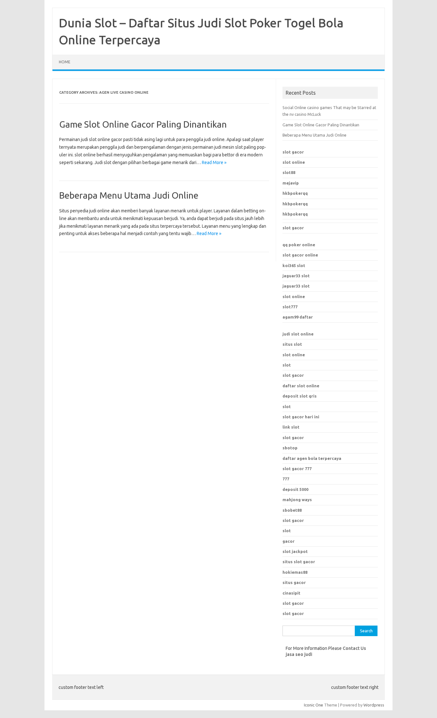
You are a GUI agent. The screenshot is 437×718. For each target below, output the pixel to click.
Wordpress (373, 705)
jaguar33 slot (296, 275)
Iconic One (313, 705)
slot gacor (293, 152)
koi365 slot (293, 265)
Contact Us (354, 648)
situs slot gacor (298, 561)
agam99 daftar (297, 317)
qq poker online (298, 244)
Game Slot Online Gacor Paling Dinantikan (143, 124)
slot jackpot (295, 551)
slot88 (288, 172)
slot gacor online (300, 255)
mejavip (290, 183)
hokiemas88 (294, 572)
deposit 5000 (295, 489)
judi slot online (298, 334)
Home (64, 62)
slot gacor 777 (297, 468)
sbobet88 (292, 510)
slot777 (290, 306)
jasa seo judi (299, 654)
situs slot (292, 344)
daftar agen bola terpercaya (311, 458)
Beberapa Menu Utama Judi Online (128, 195)
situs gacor (294, 582)
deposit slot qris (299, 396)
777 (285, 479)
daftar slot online (300, 385)
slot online (293, 162)
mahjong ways (297, 499)
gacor (288, 541)
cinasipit (291, 593)
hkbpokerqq (295, 193)
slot (286, 365)
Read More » (214, 162)
